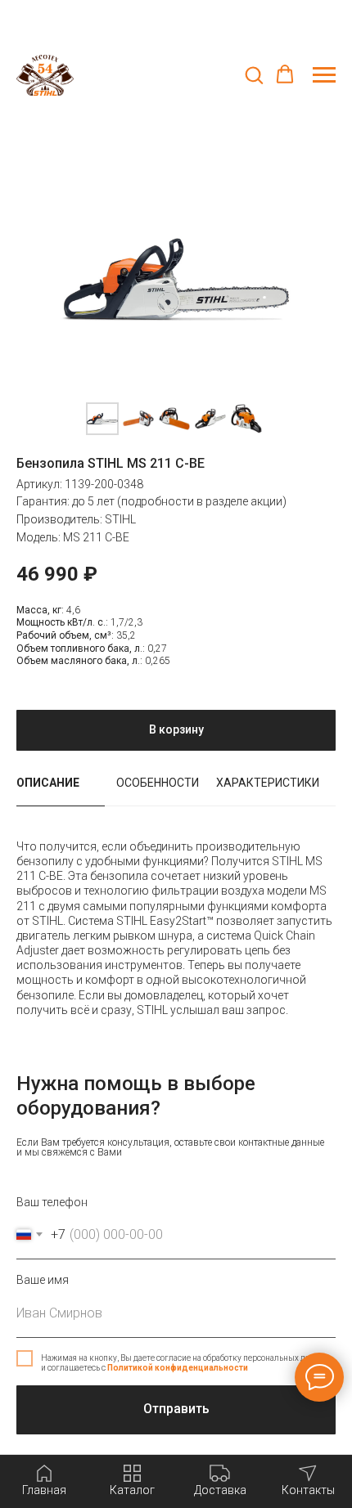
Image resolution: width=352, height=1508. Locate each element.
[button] (254, 74)
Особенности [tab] (157, 782)
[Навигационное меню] (324, 75)
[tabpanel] (176, 936)
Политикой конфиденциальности (177, 1367)
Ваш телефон (52, 1202)
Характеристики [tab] (267, 782)
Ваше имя (42, 1279)
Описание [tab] (47, 782)
